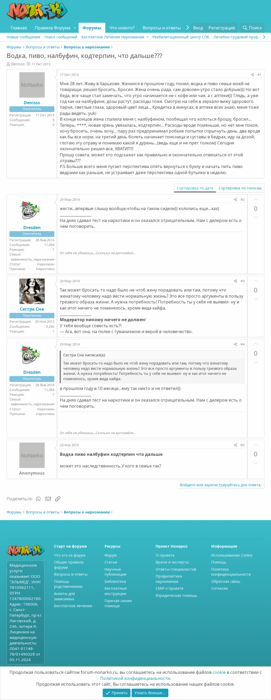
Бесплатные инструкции (116, 591)
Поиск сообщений (60, 36)
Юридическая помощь (176, 595)
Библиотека (115, 581)
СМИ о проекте (169, 588)
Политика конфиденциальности (231, 572)
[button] (75, 28)
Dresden (32, 227)
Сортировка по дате (195, 187)
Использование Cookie (231, 555)
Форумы (92, 28)
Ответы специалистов (176, 569)
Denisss (18, 63)
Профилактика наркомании (169, 579)
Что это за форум (69, 555)
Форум (110, 555)
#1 (259, 74)
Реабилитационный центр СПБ (180, 36)
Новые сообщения (23, 36)
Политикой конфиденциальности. (135, 678)
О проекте (165, 555)
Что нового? (122, 28)
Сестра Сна (32, 309)
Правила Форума (52, 28)
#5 (243, 445)
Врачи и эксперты (172, 562)
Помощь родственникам (68, 584)
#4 (243, 344)
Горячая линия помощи (118, 603)
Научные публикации (116, 572)
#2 (243, 199)
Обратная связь (225, 581)
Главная (19, 28)
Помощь (218, 562)
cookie (219, 672)
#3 (243, 281)
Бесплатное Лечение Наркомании (113, 36)
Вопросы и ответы (162, 28)
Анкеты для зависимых (64, 596)
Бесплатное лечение (73, 605)
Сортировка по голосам (240, 187)
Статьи (111, 562)
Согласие (219, 588)
